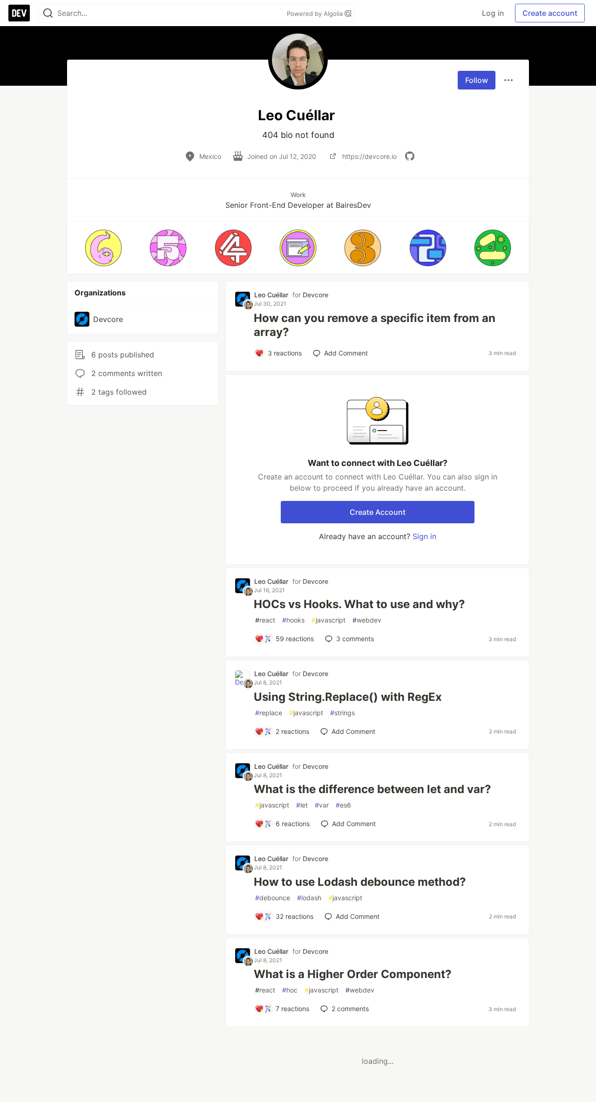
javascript (328, 620)
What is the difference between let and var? (372, 789)
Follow (476, 80)
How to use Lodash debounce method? (360, 882)
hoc (290, 990)
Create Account (378, 512)
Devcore (315, 295)
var (322, 805)
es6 (343, 805)
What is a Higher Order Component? (353, 974)
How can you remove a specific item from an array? (374, 325)
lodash (309, 898)
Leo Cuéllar (271, 295)
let (302, 805)
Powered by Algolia (316, 13)
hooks (293, 620)
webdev (366, 620)
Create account (549, 13)
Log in (493, 13)
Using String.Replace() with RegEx (348, 697)
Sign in (424, 536)
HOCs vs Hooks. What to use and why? (359, 604)
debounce (272, 898)
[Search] (48, 13)
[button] (103, 248)
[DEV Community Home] (19, 13)
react (265, 620)
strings (342, 713)
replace (268, 713)
